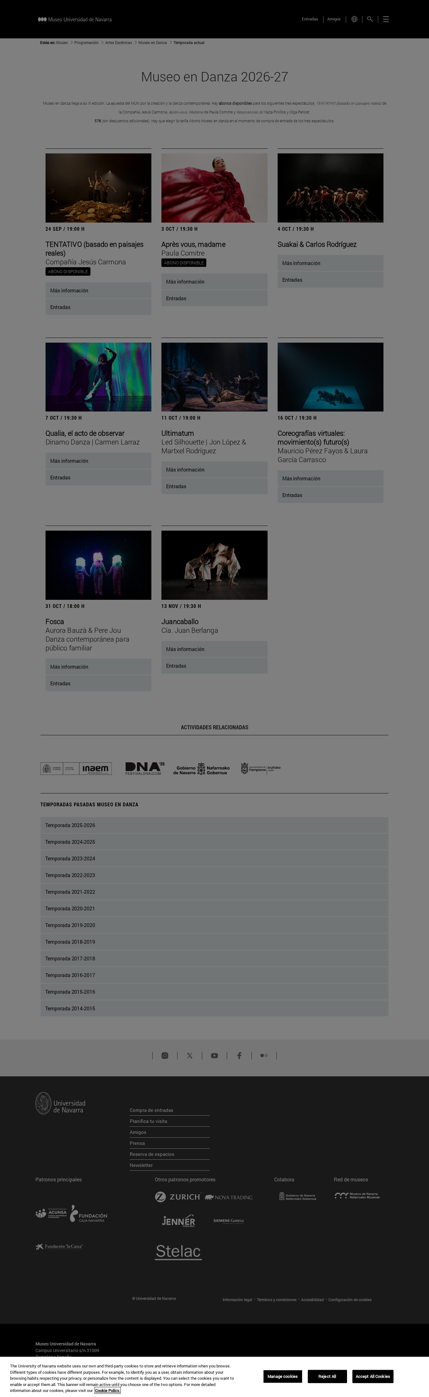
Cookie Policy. (107, 1390)
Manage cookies (283, 1376)
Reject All (327, 1376)
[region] (214, 1377)
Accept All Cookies (373, 1376)
